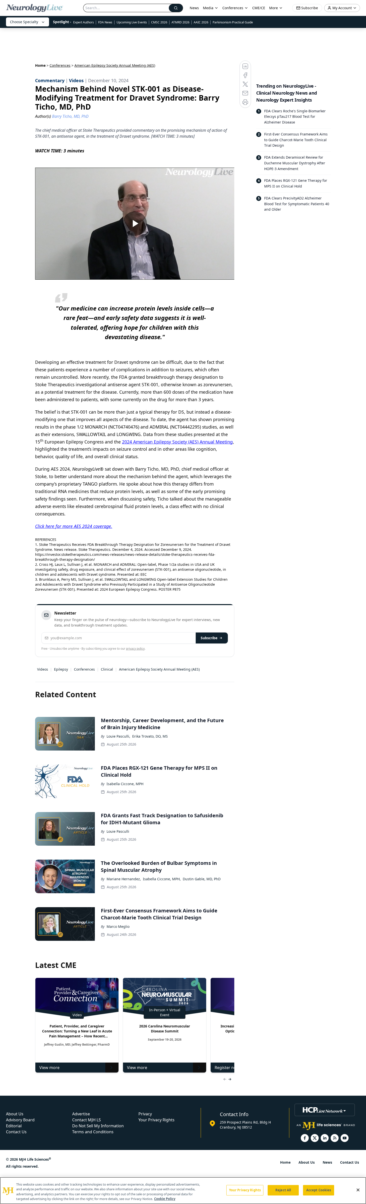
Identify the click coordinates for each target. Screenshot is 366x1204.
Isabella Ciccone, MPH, (162, 879)
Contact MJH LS (86, 1120)
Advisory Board (20, 1120)
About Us (14, 1114)
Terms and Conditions (93, 1132)
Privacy (145, 1114)
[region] (183, 1190)
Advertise (81, 1114)
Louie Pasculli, (118, 736)
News (194, 7)
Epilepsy (61, 669)
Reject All (283, 1190)
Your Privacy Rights (156, 1120)
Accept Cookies (318, 1190)
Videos (42, 669)
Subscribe (209, 637)
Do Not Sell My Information (98, 1126)
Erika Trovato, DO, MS (150, 736)
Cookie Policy (164, 1199)
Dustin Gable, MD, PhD (202, 879)
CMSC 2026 (159, 22)
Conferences (232, 7)
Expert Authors (83, 22)
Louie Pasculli (118, 831)
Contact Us (16, 1132)
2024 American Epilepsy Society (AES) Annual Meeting (177, 442)
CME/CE (258, 7)
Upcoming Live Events (132, 22)
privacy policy (135, 648)
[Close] (358, 1189)
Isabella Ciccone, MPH (125, 783)
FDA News (105, 22)
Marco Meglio (118, 926)
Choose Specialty (24, 21)
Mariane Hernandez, (124, 879)
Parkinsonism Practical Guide (233, 22)
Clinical (107, 669)
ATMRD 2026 (180, 22)
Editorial (14, 1126)
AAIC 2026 (201, 22)
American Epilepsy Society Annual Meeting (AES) (159, 669)
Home (40, 65)
